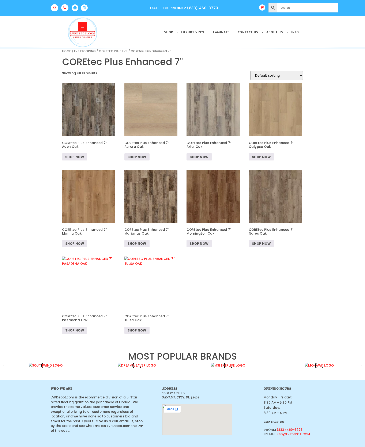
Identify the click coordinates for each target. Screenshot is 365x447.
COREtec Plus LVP (113, 51)
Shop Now (74, 157)
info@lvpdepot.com (293, 434)
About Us (274, 32)
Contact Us (248, 32)
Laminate (221, 32)
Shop (168, 32)
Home (66, 51)
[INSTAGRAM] (84, 7)
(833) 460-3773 (290, 430)
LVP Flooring (85, 51)
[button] (3, 365)
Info (295, 32)
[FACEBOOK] (75, 7)
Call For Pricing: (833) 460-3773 (184, 8)
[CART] (262, 7)
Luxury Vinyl (193, 32)
